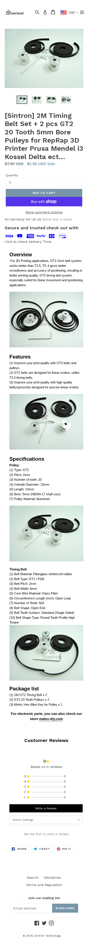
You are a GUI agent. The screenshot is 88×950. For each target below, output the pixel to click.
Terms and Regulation (44, 885)
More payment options (44, 212)
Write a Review (46, 808)
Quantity (12, 175)
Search (32, 878)
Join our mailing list (44, 898)
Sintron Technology (47, 935)
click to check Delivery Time (28, 242)
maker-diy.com (51, 719)
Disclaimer (52, 878)
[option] (22, 99)
